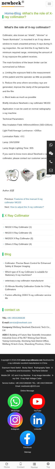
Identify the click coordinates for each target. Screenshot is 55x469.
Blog (17, 13)
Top (48, 467)
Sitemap (27, 452)
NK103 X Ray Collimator (16, 233)
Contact (20, 467)
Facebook (27, 447)
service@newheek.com (20, 322)
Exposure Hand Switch (11, 368)
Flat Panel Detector (40, 371)
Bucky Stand (27, 368)
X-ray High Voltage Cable (31, 378)
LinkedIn (37, 429)
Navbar (34, 467)
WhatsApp (15, 411)
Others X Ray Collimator (16, 244)
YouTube (37, 411)
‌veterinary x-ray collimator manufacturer (24, 280)
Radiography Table (42, 368)
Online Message (27, 391)
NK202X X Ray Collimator (17, 238)
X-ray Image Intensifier (41, 375)
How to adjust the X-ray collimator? (27, 207)
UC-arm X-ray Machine (21, 375)
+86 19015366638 (16, 318)
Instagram (15, 429)
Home (9, 13)
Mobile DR (5, 375)
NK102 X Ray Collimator (16, 227)
